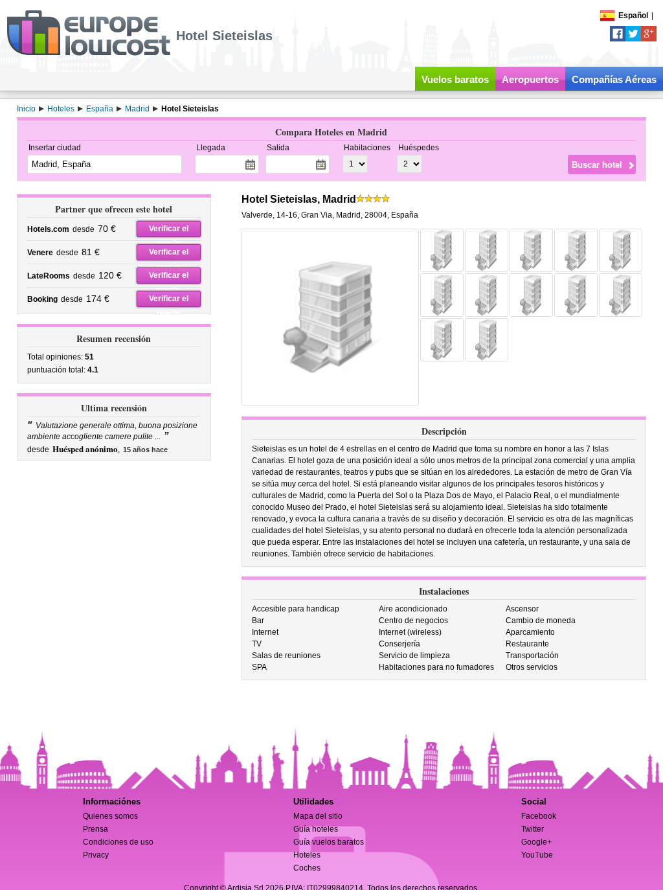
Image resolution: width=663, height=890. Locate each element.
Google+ (536, 842)
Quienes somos (110, 816)
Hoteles (306, 855)
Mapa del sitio (318, 816)
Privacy (96, 855)
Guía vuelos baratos (328, 842)
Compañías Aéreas (614, 79)
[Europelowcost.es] (88, 53)
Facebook (538, 816)
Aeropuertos (530, 79)
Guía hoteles (315, 829)
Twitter (532, 829)
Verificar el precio (168, 230)
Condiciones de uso (118, 842)
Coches (306, 868)
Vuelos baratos (455, 79)
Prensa (95, 829)
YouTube (537, 855)
